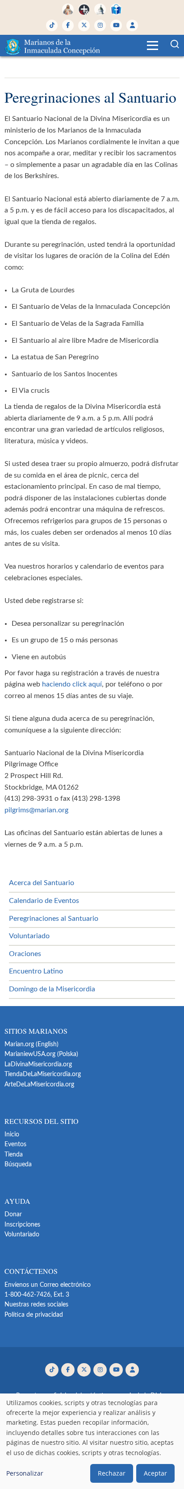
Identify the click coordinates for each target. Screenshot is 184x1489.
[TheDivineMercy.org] (68, 9)
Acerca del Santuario (41, 882)
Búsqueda (18, 1164)
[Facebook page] (68, 25)
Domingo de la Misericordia (52, 989)
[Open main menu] (152, 45)
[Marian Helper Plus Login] (132, 25)
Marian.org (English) (31, 1044)
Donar (13, 1214)
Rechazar (111, 1473)
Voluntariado (29, 936)
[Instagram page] (100, 25)
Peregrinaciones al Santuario (53, 918)
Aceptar (155, 1473)
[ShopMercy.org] (116, 9)
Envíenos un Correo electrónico (47, 1285)
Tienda (13, 1155)
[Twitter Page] (84, 25)
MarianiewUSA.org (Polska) (41, 1054)
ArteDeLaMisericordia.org (39, 1084)
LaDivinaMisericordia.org (38, 1064)
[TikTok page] (52, 25)
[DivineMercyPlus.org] (84, 9)
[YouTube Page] (116, 25)
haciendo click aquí (72, 684)
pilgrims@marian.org (36, 810)
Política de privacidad (33, 1315)
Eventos (15, 1144)
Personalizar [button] (24, 1473)
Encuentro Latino (36, 971)
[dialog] (92, 1441)
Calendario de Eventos (44, 900)
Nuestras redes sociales (36, 1305)
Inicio (11, 1134)
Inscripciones (22, 1225)
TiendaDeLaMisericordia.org (42, 1074)
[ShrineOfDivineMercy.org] (100, 9)
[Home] (53, 45)
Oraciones (25, 953)
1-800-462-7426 (27, 1295)
